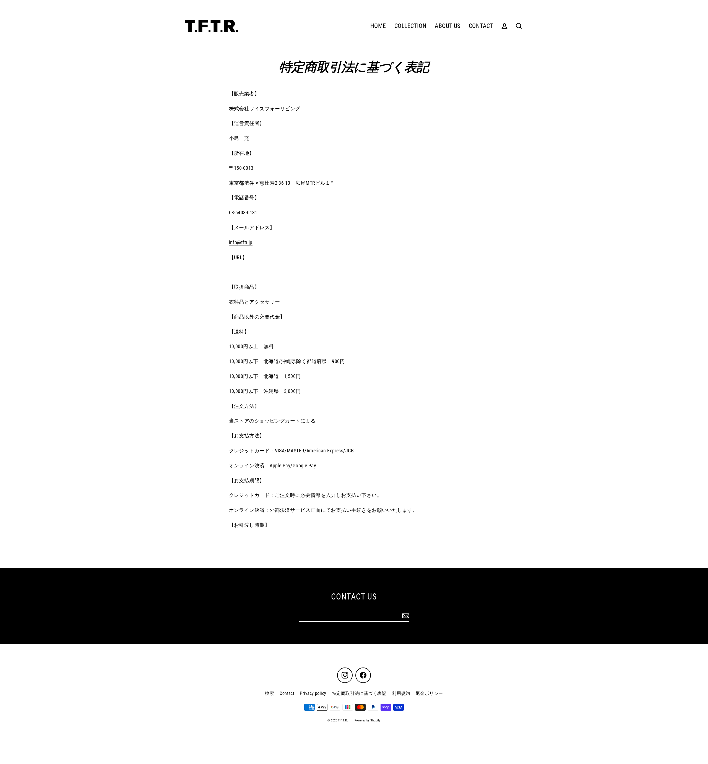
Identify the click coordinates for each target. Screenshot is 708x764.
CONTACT (481, 25)
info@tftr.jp (241, 242)
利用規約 (401, 693)
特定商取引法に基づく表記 (359, 693)
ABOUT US (447, 25)
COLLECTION (410, 25)
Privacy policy (313, 693)
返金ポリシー (429, 693)
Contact (287, 693)
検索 (269, 693)
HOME (378, 25)
